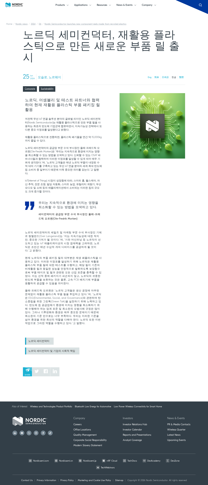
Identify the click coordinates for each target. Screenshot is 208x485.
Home (9, 24)
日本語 (165, 77)
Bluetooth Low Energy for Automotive (93, 406)
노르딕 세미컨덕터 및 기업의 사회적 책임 (51, 351)
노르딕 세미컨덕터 (38, 341)
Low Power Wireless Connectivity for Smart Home (138, 406)
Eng (149, 77)
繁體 (181, 77)
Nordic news (22, 24)
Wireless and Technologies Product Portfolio (51, 406)
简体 (156, 77)
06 (40, 24)
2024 (33, 24)
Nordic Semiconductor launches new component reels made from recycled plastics (85, 24)
